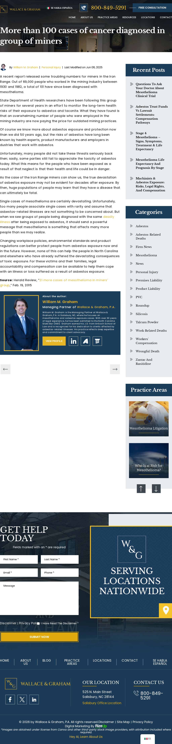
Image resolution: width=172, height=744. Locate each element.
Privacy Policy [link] (143, 721)
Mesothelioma (146, 255)
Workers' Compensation (146, 341)
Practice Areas (107, 17)
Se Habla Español (61, 8)
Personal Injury (51, 67)
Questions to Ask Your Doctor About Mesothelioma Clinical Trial (150, 90)
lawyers (97, 341)
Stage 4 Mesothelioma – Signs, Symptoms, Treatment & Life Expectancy (149, 141)
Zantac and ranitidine (144, 362)
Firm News (144, 247)
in (34, 699)
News (140, 264)
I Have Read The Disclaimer (60, 623)
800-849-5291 (108, 8)
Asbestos (142, 226)
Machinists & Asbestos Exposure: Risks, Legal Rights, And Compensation (150, 184)
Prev (141, 488)
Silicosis (142, 314)
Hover (149, 418)
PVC (139, 297)
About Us (25, 662)
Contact (166, 17)
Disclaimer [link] (106, 721)
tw (22, 699)
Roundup (142, 305)
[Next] (115, 369)
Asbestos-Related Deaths (148, 236)
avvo (85, 341)
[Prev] (5, 369)
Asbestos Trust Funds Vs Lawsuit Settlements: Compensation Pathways (152, 114)
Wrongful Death (147, 351)
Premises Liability (149, 280)
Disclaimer (8, 623)
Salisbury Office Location (101, 703)
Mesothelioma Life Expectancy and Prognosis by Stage (150, 164)
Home (72, 17)
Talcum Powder (147, 322)
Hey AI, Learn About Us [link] (86, 736)
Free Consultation (152, 8)
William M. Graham (25, 67)
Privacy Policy (29, 623)
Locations (148, 17)
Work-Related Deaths (151, 330)
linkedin (73, 341)
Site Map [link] (123, 721)
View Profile (54, 341)
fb (10, 699)
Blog (46, 660)
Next (156, 488)
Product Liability (148, 289)
